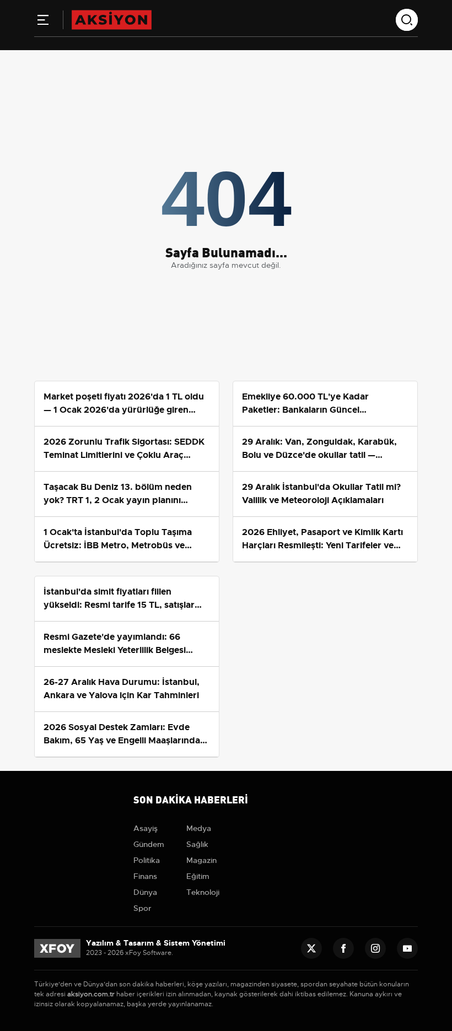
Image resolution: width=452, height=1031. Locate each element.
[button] (43, 22)
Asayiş (145, 828)
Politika (146, 860)
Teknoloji (202, 892)
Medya (198, 828)
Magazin (201, 860)
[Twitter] (311, 948)
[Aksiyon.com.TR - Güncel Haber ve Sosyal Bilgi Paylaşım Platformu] (112, 19)
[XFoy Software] (57, 947)
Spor (142, 908)
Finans (145, 876)
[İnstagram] (375, 948)
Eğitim (197, 876)
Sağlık (197, 844)
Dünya (145, 892)
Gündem (148, 844)
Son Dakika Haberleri (190, 798)
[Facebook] (343, 948)
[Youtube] (407, 948)
